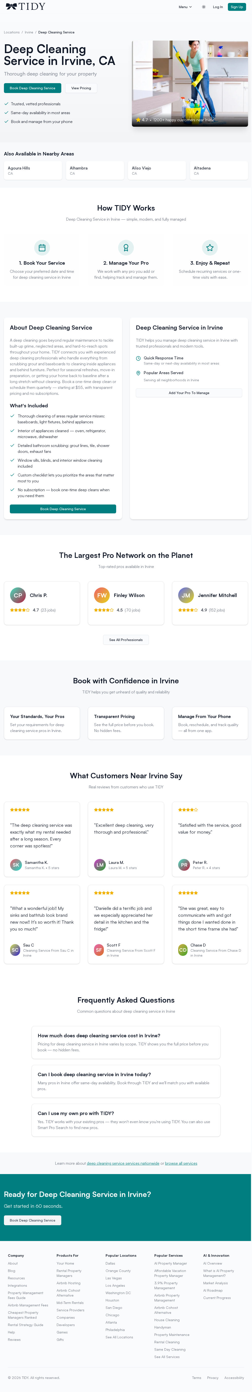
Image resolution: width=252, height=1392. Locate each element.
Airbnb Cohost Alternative (68, 1292)
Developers (66, 1325)
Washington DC (118, 1293)
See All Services (167, 1357)
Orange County (118, 1271)
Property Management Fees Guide (25, 1295)
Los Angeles (115, 1285)
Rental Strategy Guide (25, 1325)
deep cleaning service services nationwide (123, 1163)
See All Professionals (126, 640)
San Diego (114, 1307)
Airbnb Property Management (167, 1297)
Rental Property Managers (69, 1273)
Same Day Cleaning (170, 1349)
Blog (11, 1271)
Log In (218, 7)
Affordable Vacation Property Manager (170, 1273)
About (13, 1263)
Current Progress (217, 1298)
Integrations (17, 1285)
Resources (16, 1278)
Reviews (14, 1339)
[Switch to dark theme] (203, 6)
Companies (66, 1317)
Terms (196, 1378)
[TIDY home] (91, 7)
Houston (112, 1300)
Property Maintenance (171, 1334)
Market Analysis (215, 1283)
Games (62, 1332)
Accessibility (234, 1378)
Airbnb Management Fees (28, 1305)
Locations (12, 32)
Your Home (65, 1263)
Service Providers (70, 1310)
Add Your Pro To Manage (189, 393)
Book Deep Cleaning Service (32, 88)
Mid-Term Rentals (70, 1302)
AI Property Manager (170, 1263)
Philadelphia (115, 1330)
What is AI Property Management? (218, 1273)
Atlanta (111, 1322)
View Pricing (81, 88)
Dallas (110, 1263)
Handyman (162, 1327)
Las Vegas (114, 1278)
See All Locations (119, 1337)
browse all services (181, 1163)
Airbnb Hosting (68, 1283)
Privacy (213, 1378)
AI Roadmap (213, 1290)
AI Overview (212, 1263)
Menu (183, 7)
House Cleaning (167, 1320)
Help (11, 1332)
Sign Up (237, 7)
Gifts (60, 1339)
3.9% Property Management (166, 1285)
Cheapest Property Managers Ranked (23, 1314)
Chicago (112, 1315)
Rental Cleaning (167, 1342)
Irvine (29, 32)
